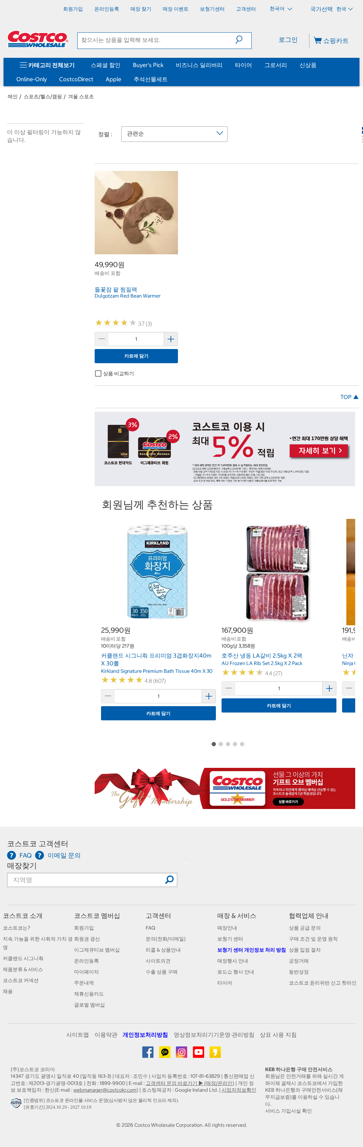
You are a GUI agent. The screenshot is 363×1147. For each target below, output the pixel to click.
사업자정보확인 (239, 1090)
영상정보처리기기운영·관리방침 (214, 1034)
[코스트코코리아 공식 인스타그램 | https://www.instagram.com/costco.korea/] (182, 1055)
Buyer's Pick (148, 64)
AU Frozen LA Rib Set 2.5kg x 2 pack (262, 663)
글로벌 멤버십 (89, 1005)
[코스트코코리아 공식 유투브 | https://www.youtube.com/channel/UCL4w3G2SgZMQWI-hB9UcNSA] (199, 1055)
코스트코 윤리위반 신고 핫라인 (323, 983)
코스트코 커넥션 (21, 980)
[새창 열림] (17, 1105)
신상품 (308, 64)
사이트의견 (158, 961)
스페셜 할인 (106, 64)
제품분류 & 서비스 (23, 969)
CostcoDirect (76, 79)
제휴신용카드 (89, 994)
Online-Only (31, 79)
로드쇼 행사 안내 (235, 972)
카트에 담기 (136, 356)
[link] (136, 250)
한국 (341, 9)
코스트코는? (16, 928)
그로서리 (275, 64)
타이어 (243, 64)
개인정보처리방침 (145, 1034)
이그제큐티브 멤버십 (97, 950)
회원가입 (84, 928)
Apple (113, 79)
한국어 (278, 8)
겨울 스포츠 (81, 96)
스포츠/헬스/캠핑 (43, 96)
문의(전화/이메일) (166, 939)
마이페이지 (86, 972)
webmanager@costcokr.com (104, 1090)
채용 (8, 991)
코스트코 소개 (23, 915)
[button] (243, 40)
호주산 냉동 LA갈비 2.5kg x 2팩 (262, 655)
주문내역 (84, 983)
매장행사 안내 (232, 961)
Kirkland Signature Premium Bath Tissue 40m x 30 (156, 671)
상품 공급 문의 (305, 928)
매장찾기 (22, 865)
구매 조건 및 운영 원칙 (313, 939)
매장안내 (227, 928)
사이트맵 (77, 1034)
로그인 (288, 39)
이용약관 (106, 1034)
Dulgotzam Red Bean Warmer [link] (128, 296)
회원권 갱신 (87, 939)
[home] (38, 39)
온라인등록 (86, 961)
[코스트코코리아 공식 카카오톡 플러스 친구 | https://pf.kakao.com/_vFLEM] (165, 1055)
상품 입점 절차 (305, 950)
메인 (13, 96)
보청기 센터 (230, 939)
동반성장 (299, 972)
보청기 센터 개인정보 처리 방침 (251, 950)
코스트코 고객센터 (37, 843)
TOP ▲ (349, 396)
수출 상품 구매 (162, 972)
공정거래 (299, 961)
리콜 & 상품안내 (163, 950)
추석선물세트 (151, 79)
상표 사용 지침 (278, 1034)
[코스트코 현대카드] (225, 483)
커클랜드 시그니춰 (23, 958)
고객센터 (158, 915)
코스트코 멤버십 (97, 915)
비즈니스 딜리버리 (199, 64)
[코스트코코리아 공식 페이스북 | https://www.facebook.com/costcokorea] (148, 1055)
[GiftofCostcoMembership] (225, 805)
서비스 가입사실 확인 (288, 1111)
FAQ (150, 928)
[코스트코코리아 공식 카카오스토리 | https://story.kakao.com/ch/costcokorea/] (215, 1055)
